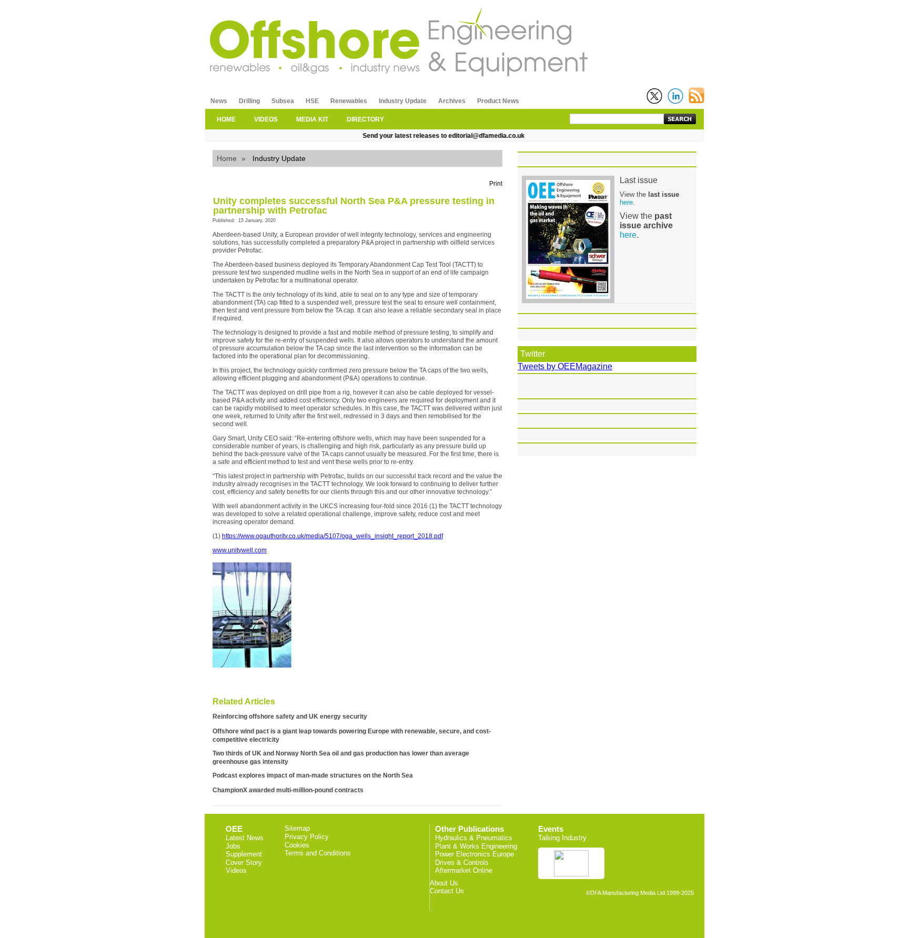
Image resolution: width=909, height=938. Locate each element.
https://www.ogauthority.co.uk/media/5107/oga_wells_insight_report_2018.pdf (332, 536)
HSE (312, 101)
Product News (498, 101)
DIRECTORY (365, 119)
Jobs (233, 846)
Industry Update (403, 101)
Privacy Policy (307, 837)
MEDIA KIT (312, 119)
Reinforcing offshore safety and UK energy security (290, 716)
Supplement (244, 854)
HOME (226, 119)
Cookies (297, 845)
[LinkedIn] (675, 96)
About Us (444, 883)
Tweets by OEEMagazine (565, 366)
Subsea (282, 101)
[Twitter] (654, 96)
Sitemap (297, 828)
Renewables (348, 101)
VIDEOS (266, 119)
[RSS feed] (696, 95)
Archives (452, 101)
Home (227, 158)
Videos (236, 870)
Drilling (249, 101)
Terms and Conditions (318, 853)
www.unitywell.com (240, 550)
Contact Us (447, 891)
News (218, 101)
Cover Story (244, 862)
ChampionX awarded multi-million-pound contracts (288, 790)
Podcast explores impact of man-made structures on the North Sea (313, 775)
